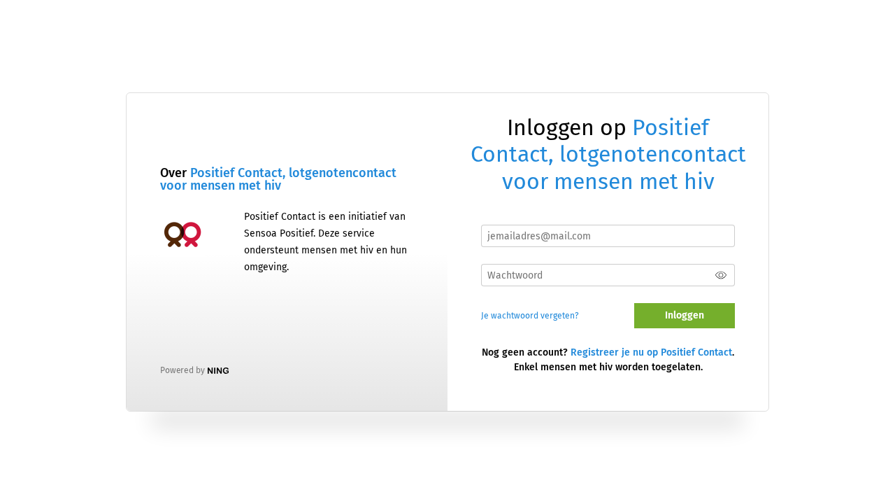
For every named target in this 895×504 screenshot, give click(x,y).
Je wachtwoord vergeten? (530, 316)
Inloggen (684, 315)
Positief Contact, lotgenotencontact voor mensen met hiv (278, 179)
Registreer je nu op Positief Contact (651, 352)
